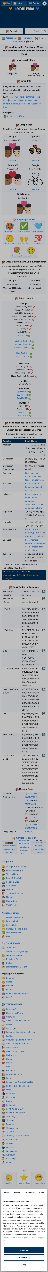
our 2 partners (16, 1205)
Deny (24, 1265)
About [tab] (41, 1193)
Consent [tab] (6, 1193)
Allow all (24, 1250)
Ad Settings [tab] (29, 1193)
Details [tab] (17, 1193)
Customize (22, 1258)
